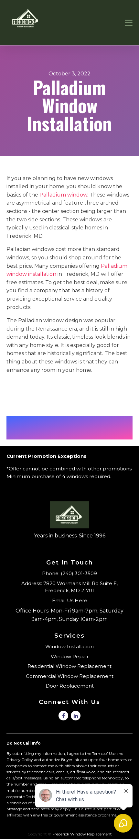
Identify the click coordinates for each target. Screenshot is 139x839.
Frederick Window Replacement (82, 834)
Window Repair (70, 656)
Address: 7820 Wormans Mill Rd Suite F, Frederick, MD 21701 (69, 587)
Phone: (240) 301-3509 (69, 573)
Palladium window (63, 195)
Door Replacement (70, 686)
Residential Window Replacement (69, 666)
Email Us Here (69, 600)
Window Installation (69, 646)
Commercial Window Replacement (69, 676)
